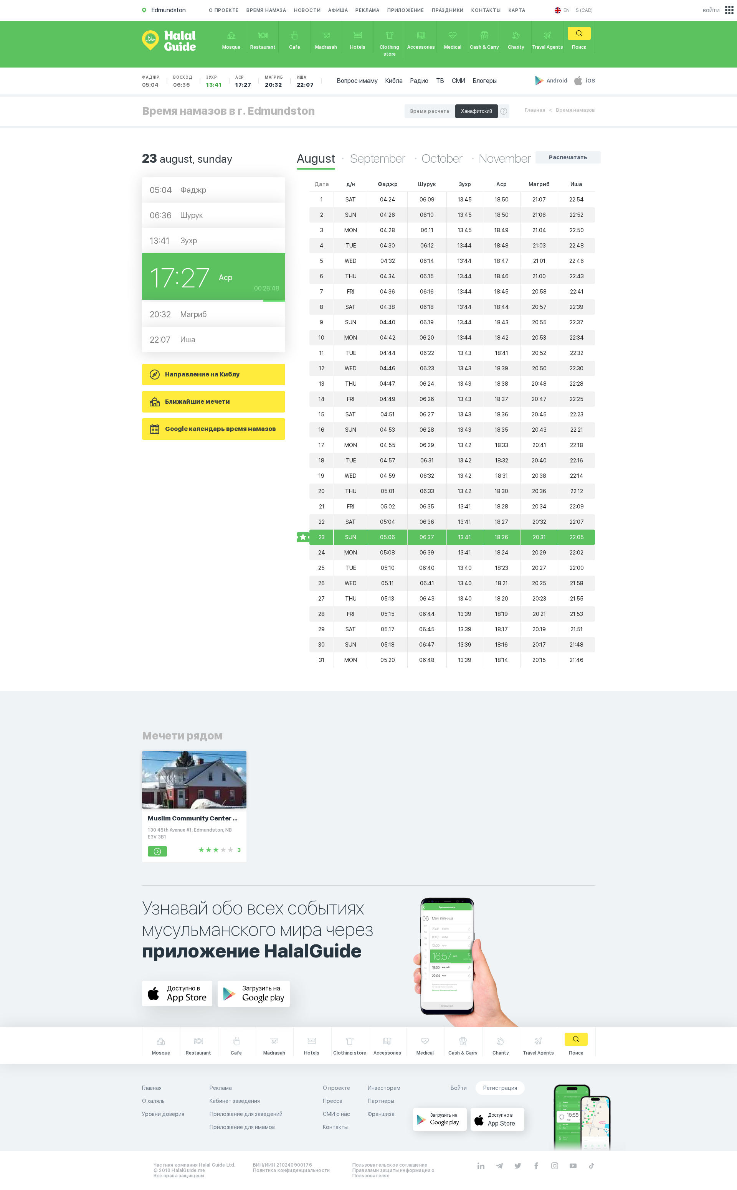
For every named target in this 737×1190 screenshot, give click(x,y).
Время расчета (429, 111)
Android (557, 81)
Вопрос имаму (357, 80)
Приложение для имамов (242, 1127)
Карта (517, 10)
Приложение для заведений (246, 1114)
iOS (590, 81)
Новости (307, 10)
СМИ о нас (336, 1114)
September (379, 158)
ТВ (440, 80)
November (505, 158)
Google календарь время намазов (220, 428)
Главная (535, 110)
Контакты (486, 10)
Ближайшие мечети (197, 401)
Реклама (367, 10)
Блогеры (485, 80)
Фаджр (151, 81)
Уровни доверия (163, 1114)
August (316, 158)
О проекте (224, 10)
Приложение (405, 10)
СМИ (458, 80)
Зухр (214, 81)
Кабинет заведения (235, 1101)
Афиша (338, 10)
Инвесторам (384, 1088)
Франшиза (381, 1114)
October (443, 158)
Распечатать (568, 157)
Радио (419, 80)
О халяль (153, 1101)
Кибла (394, 80)
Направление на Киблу (202, 374)
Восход (183, 81)
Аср (243, 81)
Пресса (332, 1101)
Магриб (274, 81)
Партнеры (381, 1101)
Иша (305, 81)
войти (711, 10)
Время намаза (266, 10)
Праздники (448, 10)
